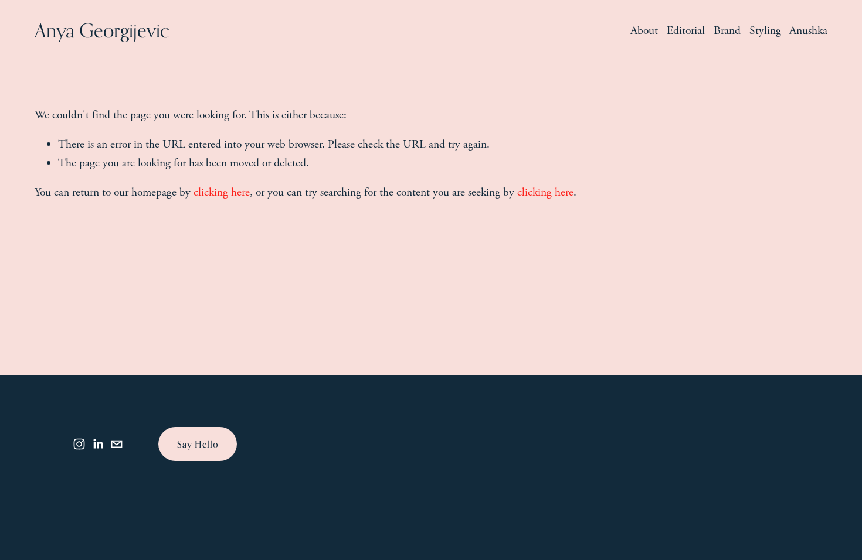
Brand (727, 30)
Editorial (686, 30)
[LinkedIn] (98, 444)
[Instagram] (79, 444)
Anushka (808, 30)
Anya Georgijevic (102, 30)
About (644, 30)
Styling (765, 30)
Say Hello (197, 444)
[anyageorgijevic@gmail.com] (117, 444)
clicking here (222, 192)
